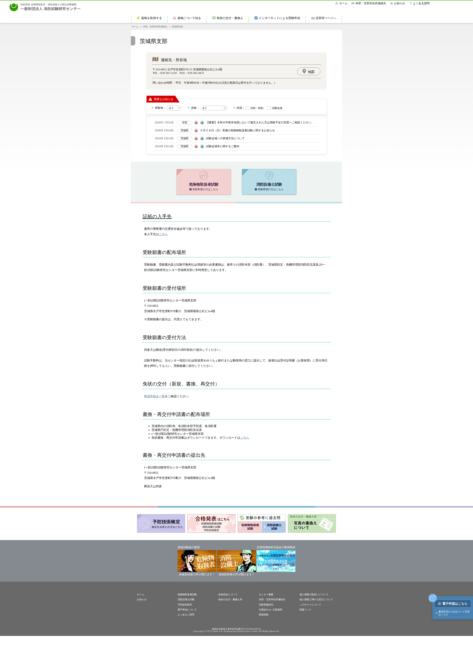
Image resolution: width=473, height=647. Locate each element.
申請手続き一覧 (154, 396)
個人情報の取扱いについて (314, 594)
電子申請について (187, 609)
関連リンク (306, 609)
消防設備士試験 (186, 599)
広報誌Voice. (265, 609)
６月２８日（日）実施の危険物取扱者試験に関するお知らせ (237, 130)
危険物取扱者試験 (187, 594)
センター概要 (266, 594)
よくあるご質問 (186, 614)
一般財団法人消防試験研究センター (45, 7)
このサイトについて (310, 604)
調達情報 (263, 614)
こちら (163, 234)
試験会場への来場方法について (225, 138)
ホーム (343, 3)
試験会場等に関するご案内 (222, 146)
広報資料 (277, 609)
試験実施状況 (266, 604)
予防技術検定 (185, 604)
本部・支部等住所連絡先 (370, 3)
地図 (311, 72)
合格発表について (227, 594)
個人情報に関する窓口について (316, 599)
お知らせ (399, 3)
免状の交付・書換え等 (230, 599)
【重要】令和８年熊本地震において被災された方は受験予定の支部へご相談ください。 (260, 122)
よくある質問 (421, 3)
